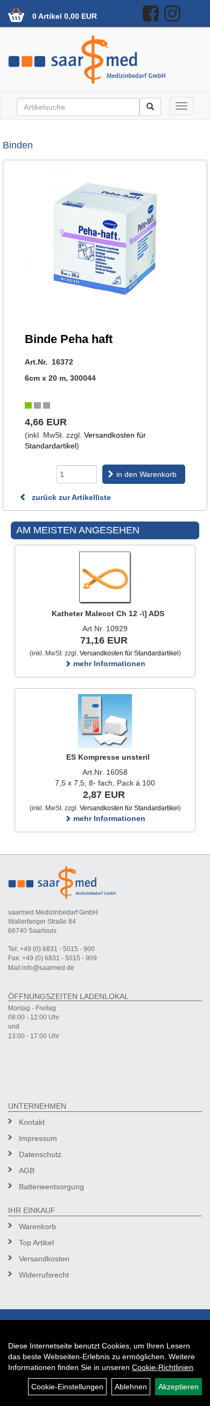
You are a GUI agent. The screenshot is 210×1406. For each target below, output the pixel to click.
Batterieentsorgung (51, 1186)
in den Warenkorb (146, 474)
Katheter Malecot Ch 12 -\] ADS (108, 613)
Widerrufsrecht (44, 1275)
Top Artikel (36, 1242)
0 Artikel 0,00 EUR (64, 16)
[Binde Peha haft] (105, 239)
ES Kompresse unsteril (108, 757)
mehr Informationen (108, 663)
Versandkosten (44, 1258)
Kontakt (32, 1122)
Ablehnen (131, 1386)
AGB (26, 1170)
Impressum (38, 1138)
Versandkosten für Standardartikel (129, 653)
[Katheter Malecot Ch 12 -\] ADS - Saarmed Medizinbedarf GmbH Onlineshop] (105, 577)
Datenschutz (40, 1154)
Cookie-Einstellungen (67, 1386)
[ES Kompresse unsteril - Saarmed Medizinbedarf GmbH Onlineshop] (105, 721)
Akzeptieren (178, 1386)
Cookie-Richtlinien (162, 1367)
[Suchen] (150, 107)
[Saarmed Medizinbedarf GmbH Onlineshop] (105, 59)
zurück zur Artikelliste (70, 497)
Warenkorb (37, 1226)
